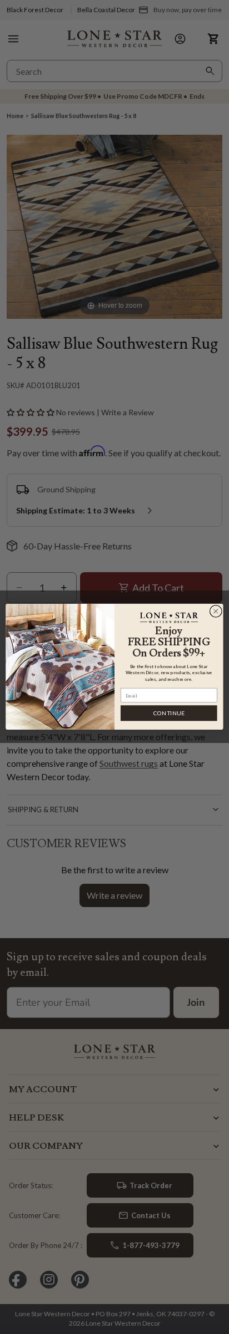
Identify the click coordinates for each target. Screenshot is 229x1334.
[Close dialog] (216, 612)
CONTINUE (169, 713)
